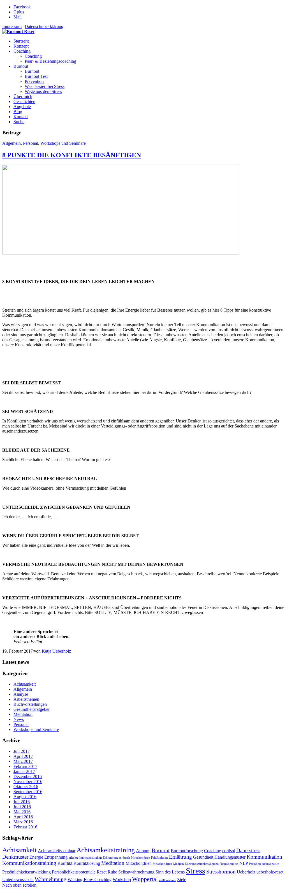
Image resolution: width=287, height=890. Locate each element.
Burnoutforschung (187, 850)
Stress (195, 870)
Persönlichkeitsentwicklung (26, 872)
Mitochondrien (139, 863)
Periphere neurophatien (264, 863)
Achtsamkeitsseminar (56, 850)
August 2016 (24, 796)
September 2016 (27, 791)
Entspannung (56, 857)
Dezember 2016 (27, 776)
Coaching (212, 850)
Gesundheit (203, 857)
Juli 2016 (21, 801)
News (18, 719)
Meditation (23, 714)
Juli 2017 (21, 751)
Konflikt (64, 863)
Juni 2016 (22, 806)
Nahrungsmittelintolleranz (202, 863)
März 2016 (23, 821)
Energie (36, 857)
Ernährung (180, 857)
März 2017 (23, 761)
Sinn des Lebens (170, 872)
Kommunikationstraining (29, 863)
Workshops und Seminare (63, 143)
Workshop (122, 879)
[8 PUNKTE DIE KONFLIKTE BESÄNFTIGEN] (120, 253)
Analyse (20, 694)
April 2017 (23, 756)
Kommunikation (264, 857)
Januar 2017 (24, 771)
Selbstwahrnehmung (136, 872)
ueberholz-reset (269, 872)
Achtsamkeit (24, 684)
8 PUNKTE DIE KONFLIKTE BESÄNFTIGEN (71, 155)
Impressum (12, 26)
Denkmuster (15, 857)
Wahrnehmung (50, 879)
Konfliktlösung (86, 863)
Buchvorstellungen (30, 704)
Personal (30, 143)
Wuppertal (145, 878)
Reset (102, 872)
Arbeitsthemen (26, 699)
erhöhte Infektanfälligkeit (85, 857)
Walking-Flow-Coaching (90, 879)
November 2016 (27, 781)
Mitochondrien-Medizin (168, 863)
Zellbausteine (167, 880)
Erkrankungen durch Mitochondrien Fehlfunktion (135, 857)
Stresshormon (221, 872)
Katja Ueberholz (56, 651)
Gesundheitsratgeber (31, 709)
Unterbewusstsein (18, 879)
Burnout (161, 850)
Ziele (181, 879)
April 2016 (23, 816)
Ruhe (112, 872)
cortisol (228, 850)
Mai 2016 (22, 811)
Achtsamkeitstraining (106, 850)
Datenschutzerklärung (44, 26)
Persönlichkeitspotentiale (74, 872)
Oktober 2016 (25, 786)
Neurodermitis (229, 863)
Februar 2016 (25, 826)
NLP (243, 863)
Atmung (143, 850)
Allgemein (11, 143)
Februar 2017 (25, 766)
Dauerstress (248, 850)
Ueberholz (246, 872)
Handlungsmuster (230, 857)
